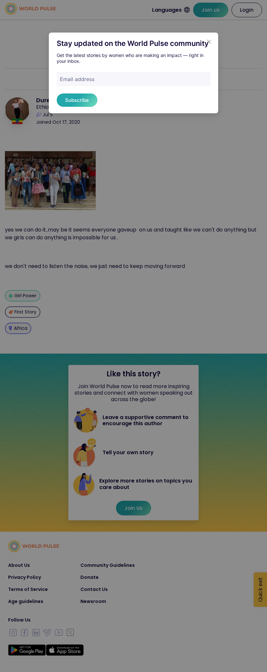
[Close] (209, 41)
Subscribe (77, 100)
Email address (77, 79)
